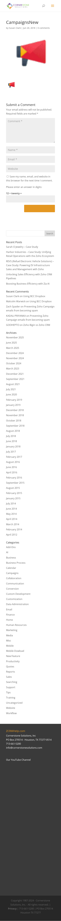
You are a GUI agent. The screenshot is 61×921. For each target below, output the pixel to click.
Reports (10, 671)
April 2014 (11, 519)
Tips (8, 692)
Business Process (15, 562)
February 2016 (14, 477)
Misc (8, 640)
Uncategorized (14, 702)
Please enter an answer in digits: (24, 187)
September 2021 (15, 379)
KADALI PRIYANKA (16, 315)
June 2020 (11, 394)
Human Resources (16, 625)
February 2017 (14, 456)
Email (9, 609)
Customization (14, 599)
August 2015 (13, 488)
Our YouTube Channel (18, 759)
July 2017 (11, 451)
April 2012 (11, 534)
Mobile (10, 645)
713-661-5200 (13, 743)
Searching (11, 682)
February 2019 (14, 399)
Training (10, 697)
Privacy (12, 908)
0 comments (44, 28)
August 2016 (13, 462)
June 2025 (11, 342)
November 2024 (15, 358)
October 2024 (13, 363)
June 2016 (11, 467)
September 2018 (15, 425)
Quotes (10, 666)
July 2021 (11, 389)
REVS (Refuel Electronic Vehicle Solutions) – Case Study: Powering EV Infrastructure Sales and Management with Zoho (30, 265)
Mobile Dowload (15, 651)
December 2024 (15, 353)
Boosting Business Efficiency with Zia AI (27, 283)
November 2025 (15, 337)
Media (9, 635)
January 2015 (13, 498)
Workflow (11, 713)
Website (10, 708)
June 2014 (11, 508)
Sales (9, 676)
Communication (15, 583)
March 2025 (12, 348)
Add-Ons (11, 547)
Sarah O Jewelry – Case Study (22, 246)
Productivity (13, 661)
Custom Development (18, 593)
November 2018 (15, 415)
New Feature (13, 656)
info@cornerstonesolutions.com (24, 747)
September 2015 (15, 482)
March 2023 (12, 368)
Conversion (12, 588)
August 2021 (13, 384)
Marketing (11, 630)
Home (9, 619)
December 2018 (15, 410)
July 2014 (11, 503)
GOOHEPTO (12, 325)
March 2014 (12, 524)
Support (10, 687)
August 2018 (13, 431)
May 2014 (11, 513)
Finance (10, 614)
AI (7, 552)
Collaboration (13, 578)
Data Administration (17, 604)
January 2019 (13, 405)
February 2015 (14, 493)
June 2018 (11, 441)
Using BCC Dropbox (34, 296)
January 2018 (13, 446)
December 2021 (15, 373)
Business (11, 557)
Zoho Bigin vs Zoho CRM (36, 325)
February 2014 (14, 529)
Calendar (11, 568)
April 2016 (11, 472)
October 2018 (13, 420)
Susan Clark (15, 28)
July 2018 (11, 436)
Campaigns (12, 573)
